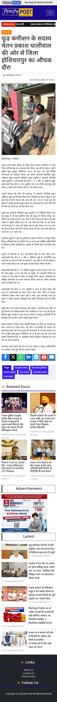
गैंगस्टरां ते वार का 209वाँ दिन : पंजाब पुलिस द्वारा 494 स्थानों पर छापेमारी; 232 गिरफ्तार (13, 467)
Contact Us (28, 673)
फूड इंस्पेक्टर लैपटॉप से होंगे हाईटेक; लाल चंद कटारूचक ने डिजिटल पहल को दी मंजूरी (42, 549)
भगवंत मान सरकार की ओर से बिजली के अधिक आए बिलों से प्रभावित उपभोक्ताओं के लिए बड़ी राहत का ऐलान (41, 640)
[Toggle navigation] (50, 13)
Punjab (6, 32)
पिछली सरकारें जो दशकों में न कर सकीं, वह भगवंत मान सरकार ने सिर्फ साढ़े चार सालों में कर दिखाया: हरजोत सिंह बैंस (42, 421)
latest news (10, 372)
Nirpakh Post (25, 693)
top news (8, 376)
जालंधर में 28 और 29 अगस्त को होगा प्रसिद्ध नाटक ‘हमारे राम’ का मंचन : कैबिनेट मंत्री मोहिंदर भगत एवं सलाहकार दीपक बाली (42, 571)
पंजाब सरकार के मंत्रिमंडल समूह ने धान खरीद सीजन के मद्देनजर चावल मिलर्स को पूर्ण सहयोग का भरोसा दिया (42, 593)
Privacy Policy (29, 676)
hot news (24, 372)
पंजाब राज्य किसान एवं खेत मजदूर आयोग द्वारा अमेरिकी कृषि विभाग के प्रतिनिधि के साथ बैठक (41, 467)
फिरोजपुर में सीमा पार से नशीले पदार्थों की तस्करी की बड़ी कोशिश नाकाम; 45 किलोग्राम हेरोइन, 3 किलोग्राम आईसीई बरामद (41, 616)
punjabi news (40, 372)
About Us (28, 670)
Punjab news (21, 368)
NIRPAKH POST (13, 75)
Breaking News (39, 368)
